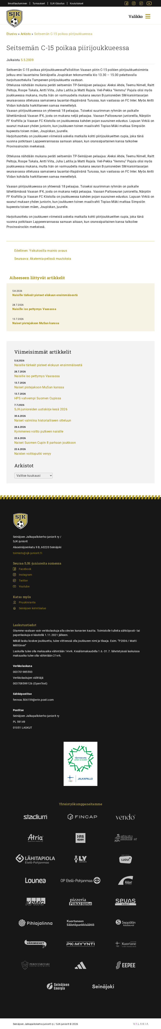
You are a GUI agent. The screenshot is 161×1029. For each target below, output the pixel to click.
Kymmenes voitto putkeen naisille (38, 431)
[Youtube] (149, 4)
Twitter (23, 580)
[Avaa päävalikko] (140, 15)
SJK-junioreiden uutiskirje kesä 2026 (40, 409)
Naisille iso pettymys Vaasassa (34, 309)
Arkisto (26, 34)
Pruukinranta (27, 602)
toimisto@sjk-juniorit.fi (27, 553)
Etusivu (11, 34)
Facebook (25, 569)
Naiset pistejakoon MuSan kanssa (35, 323)
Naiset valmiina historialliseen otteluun (42, 420)
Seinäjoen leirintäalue (32, 608)
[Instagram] (134, 4)
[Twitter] (141, 4)
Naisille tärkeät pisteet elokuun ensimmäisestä (45, 295)
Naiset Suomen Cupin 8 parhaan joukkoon (45, 443)
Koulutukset (76, 3)
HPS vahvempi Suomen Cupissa (37, 398)
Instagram (25, 574)
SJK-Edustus (57, 3)
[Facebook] (127, 4)
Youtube (24, 586)
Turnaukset (39, 3)
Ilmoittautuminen (17, 3)
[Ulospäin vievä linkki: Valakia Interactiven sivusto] (140, 1024)
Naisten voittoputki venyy (32, 454)
